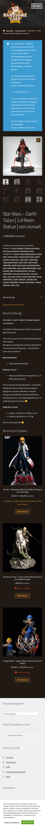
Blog (8, 776)
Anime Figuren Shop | (28, 254)
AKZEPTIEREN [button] (27, 822)
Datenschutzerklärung (16, 772)
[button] (38, 140)
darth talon (23, 262)
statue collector (19, 279)
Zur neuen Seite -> (18, 43)
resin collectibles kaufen (26, 268)
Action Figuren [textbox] (22, 714)
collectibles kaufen (10, 262)
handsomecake (33, 265)
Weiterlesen (22, 511)
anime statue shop (26, 257)
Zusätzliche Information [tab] (13, 304)
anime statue (13, 257)
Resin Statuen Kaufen (18, 271)
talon (13, 285)
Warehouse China (27, 251)
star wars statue (14, 276)
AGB (8, 767)
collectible (24, 260)
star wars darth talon (21, 274)
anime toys (14, 260)
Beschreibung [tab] (9, 297)
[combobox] (22, 713)
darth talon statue (19, 265)
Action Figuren (20, 31)
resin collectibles (9, 268)
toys (17, 285)
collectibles (33, 260)
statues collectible (10, 282)
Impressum (11, 762)
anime (16, 254)
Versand (9, 757)
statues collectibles (26, 282)
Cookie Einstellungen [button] (12, 822)
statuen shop (31, 279)
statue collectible (28, 276)
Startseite (9, 31)
